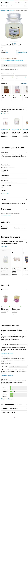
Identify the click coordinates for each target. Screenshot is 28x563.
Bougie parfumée (10, 10)
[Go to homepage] (5, 2)
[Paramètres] (15, 2)
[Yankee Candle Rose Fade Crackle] (5, 304)
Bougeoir (3, 306)
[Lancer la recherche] (8, 5)
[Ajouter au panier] (2, 314)
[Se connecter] (19, 2)
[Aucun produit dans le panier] (26, 2)
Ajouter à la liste (21, 65)
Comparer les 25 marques (7, 353)
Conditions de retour (6, 215)
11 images (14, 43)
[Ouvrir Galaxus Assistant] (22, 2)
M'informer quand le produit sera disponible (13, 60)
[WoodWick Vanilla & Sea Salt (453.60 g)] (16, 262)
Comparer (8, 65)
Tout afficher (24, 83)
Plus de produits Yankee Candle (21, 52)
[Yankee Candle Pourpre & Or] (16, 304)
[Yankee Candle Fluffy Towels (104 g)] (5, 127)
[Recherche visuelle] (25, 6)
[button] (14, 58)
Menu (4, 5)
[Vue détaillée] (14, 347)
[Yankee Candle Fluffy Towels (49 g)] (16, 127)
